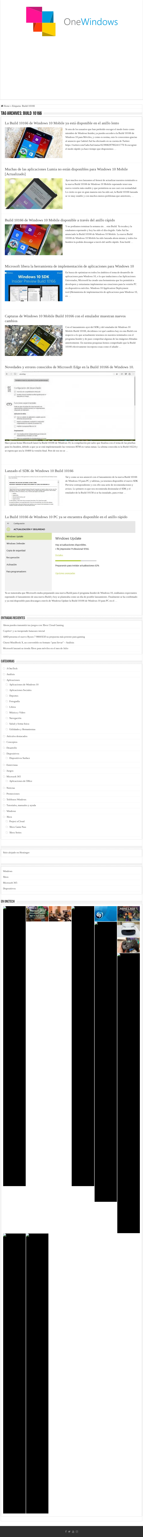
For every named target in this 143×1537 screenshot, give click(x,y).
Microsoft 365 (14, 776)
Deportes (13, 695)
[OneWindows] (71, 21)
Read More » (73, 155)
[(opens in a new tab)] (128, 913)
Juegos (10, 770)
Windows (11, 811)
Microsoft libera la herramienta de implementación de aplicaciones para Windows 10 (69, 266)
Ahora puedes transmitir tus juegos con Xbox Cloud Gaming (33, 625)
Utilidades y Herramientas (22, 729)
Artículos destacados (17, 736)
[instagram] (76, 1531)
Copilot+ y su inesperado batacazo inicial (24, 631)
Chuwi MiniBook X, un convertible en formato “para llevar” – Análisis (38, 642)
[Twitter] (69, 1531)
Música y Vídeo (17, 712)
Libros (12, 707)
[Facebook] (66, 1531)
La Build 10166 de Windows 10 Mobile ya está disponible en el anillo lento (62, 123)
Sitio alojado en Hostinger (16, 852)
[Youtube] (73, 1531)
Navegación (15, 718)
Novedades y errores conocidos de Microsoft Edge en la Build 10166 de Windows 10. (69, 367)
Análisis (11, 674)
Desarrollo (12, 747)
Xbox (9, 816)
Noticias (11, 788)
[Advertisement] (71, 69)
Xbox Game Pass (17, 827)
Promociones (13, 793)
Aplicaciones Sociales (20, 690)
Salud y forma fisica (19, 723)
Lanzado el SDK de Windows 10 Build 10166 (39, 471)
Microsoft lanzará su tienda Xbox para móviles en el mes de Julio (35, 648)
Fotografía (14, 701)
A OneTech (12, 668)
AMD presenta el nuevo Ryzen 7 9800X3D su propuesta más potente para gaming (44, 636)
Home (6, 106)
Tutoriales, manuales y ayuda (21, 805)
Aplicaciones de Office (20, 781)
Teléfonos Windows (16, 799)
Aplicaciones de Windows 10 (24, 684)
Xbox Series (15, 832)
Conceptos (12, 742)
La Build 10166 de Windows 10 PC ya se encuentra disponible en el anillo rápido (66, 517)
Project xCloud (17, 821)
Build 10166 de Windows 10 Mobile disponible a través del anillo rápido (60, 220)
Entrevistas (12, 765)
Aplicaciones (13, 680)
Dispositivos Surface (19, 758)
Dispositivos (13, 753)
